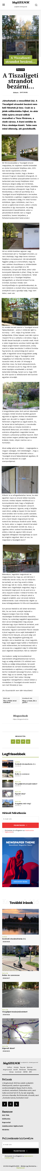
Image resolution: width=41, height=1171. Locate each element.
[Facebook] (13, 741)
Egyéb (17, 762)
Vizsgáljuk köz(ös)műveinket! (26, 784)
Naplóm (20, 54)
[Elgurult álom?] (7, 793)
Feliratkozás (19, 825)
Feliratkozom (19, 1151)
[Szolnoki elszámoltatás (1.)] (7, 764)
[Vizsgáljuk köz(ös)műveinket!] (7, 784)
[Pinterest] (23, 741)
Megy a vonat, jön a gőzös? (29, 701)
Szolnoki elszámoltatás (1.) (25, 764)
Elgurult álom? (20, 794)
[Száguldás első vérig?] (7, 803)
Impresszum (20, 1168)
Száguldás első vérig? (23, 803)
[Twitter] (18, 741)
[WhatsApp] (28, 741)
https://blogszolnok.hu (20, 719)
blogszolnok (20, 715)
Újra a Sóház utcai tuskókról (9, 701)
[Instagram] (10, 1104)
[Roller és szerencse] (7, 774)
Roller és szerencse (22, 774)
